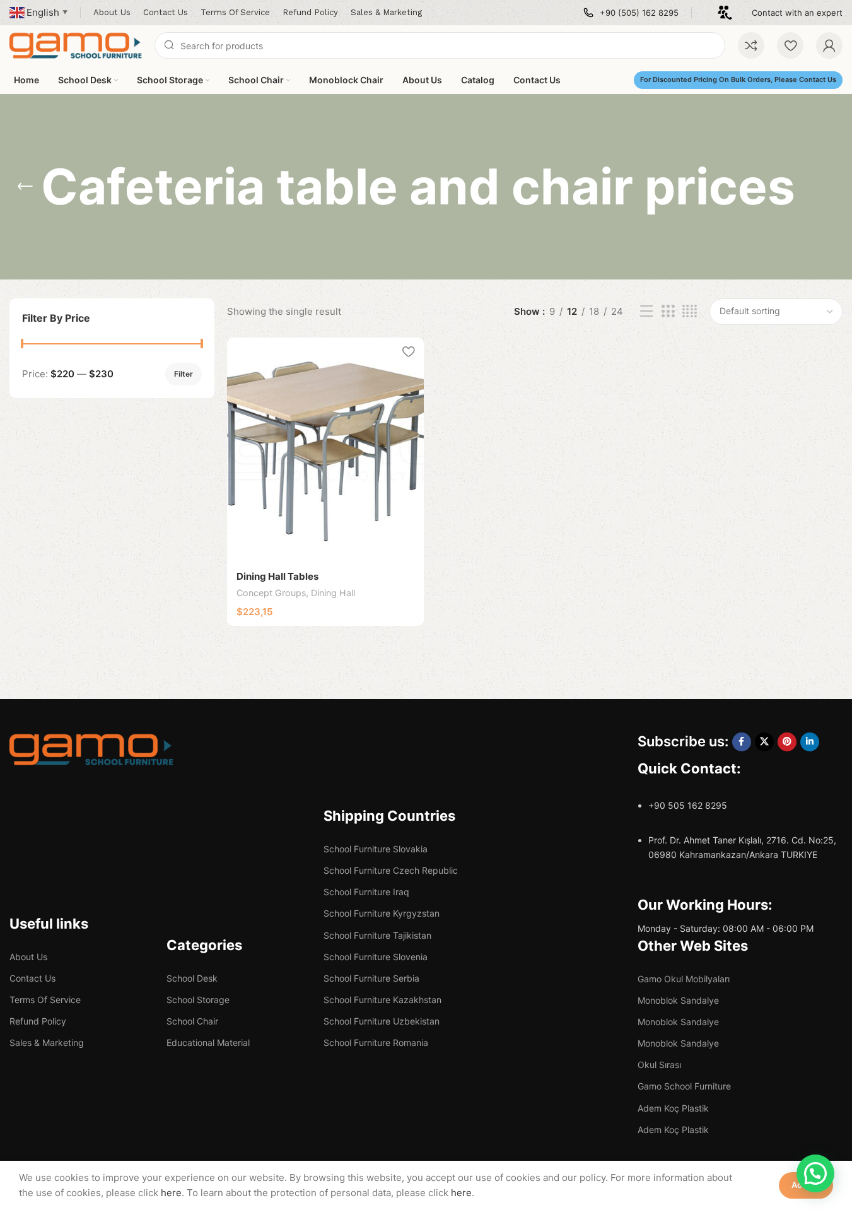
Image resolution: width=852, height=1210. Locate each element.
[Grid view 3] (668, 311)
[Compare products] (751, 45)
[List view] (646, 311)
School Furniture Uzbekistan (382, 1021)
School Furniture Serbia (371, 978)
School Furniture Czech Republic (391, 870)
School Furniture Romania (376, 1042)
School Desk (192, 978)
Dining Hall (333, 592)
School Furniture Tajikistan (377, 935)
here (171, 1193)
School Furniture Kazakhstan (382, 999)
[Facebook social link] (741, 741)
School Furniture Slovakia (376, 848)
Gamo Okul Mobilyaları (684, 978)
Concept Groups (271, 592)
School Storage (198, 999)
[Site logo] (75, 44)
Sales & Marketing (46, 1042)
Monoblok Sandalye (678, 1000)
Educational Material (208, 1042)
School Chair (192, 1021)
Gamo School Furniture (684, 1086)
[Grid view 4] (689, 311)
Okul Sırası (659, 1064)
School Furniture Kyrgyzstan (382, 913)
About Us (28, 956)
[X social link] (764, 741)
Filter (183, 374)
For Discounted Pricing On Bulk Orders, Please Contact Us (738, 79)
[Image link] (91, 749)
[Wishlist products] (790, 45)
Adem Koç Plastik (673, 1108)
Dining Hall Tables (277, 576)
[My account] (829, 45)
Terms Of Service (45, 999)
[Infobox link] (631, 13)
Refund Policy (37, 1021)
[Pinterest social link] (787, 741)
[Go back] (25, 186)
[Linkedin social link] (809, 741)
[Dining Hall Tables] (325, 450)
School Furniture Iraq (366, 891)
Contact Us (32, 978)
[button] (815, 1173)
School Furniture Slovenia (376, 956)
